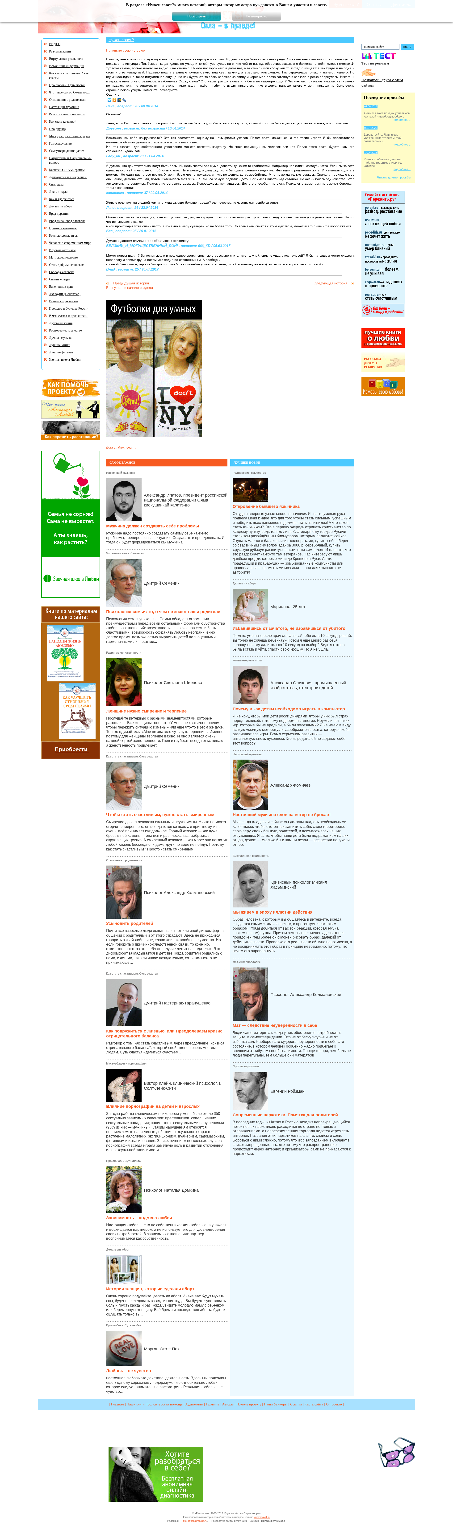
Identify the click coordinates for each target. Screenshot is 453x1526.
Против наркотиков (246, 1066)
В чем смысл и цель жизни (68, 315)
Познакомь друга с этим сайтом (382, 82)
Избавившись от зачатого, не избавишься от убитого (289, 628)
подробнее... (402, 119)
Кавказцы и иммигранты (66, 169)
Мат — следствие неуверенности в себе (275, 1025)
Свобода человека (61, 272)
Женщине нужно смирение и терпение (146, 711)
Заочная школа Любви (65, 359)
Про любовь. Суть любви (123, 1161)
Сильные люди (59, 279)
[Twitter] (109, 100)
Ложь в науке (58, 191)
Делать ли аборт (118, 1249)
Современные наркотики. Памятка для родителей (285, 1115)
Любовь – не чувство (128, 1370)
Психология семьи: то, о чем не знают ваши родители (163, 611)
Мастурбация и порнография (126, 1063)
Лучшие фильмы (61, 352)
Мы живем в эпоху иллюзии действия (273, 912)
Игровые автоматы (62, 250)
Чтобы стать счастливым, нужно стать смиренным (160, 814)
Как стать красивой (62, 121)
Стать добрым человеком (66, 264)
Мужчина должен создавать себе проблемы (152, 526)
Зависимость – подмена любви (139, 1217)
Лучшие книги (59, 345)
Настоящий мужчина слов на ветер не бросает (282, 814)
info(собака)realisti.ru (195, 1520)
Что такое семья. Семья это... (126, 553)
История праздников (63, 301)
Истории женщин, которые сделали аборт (150, 1289)
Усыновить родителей (129, 923)
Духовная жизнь (60, 323)
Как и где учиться (61, 199)
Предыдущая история (131, 283)
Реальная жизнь (60, 51)
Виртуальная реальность (250, 856)
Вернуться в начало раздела (129, 288)
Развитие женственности (123, 652)
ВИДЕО (54, 44)
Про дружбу (57, 128)
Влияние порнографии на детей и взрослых (153, 1106)
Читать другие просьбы (394, 177)
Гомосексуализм (60, 143)
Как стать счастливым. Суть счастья (132, 756)
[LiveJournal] (124, 100)
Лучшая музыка (60, 337)
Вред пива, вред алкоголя (67, 221)
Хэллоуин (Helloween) (64, 293)
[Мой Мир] (119, 100)
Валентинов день (61, 286)
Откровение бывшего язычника (266, 506)
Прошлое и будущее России (68, 308)
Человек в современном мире (70, 242)
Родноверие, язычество (249, 472)
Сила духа (56, 184)
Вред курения (58, 213)
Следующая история (330, 283)
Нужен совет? (121, 39)
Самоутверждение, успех (66, 150)
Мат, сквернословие (247, 962)
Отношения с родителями (124, 860)
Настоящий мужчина (120, 472)
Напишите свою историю (125, 50)
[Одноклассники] (114, 100)
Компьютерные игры (247, 660)
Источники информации (66, 66)
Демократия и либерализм (68, 177)
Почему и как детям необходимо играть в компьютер (289, 709)
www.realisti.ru (262, 1517)
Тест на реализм (375, 63)
